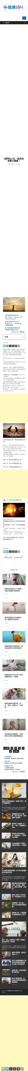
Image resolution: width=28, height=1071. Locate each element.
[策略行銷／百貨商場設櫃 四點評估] (6, 970)
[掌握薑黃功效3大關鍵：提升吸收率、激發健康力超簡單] (6, 813)
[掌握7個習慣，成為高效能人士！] (6, 952)
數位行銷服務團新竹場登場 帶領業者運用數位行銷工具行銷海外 (19, 962)
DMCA (20, 990)
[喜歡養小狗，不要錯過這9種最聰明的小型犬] (6, 912)
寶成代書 (7, 761)
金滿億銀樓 (8, 756)
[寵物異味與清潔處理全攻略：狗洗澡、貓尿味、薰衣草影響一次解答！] (6, 883)
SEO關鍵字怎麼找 (9, 767)
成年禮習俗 (7, 758)
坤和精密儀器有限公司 (12, 315)
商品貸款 (7, 763)
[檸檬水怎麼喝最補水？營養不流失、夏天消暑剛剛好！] (14, 783)
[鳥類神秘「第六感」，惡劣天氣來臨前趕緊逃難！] (6, 902)
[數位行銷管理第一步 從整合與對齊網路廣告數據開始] (6, 978)
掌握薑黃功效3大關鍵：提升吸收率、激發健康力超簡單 (19, 815)
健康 (2, 799)
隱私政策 (17, 990)
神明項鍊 (13, 758)
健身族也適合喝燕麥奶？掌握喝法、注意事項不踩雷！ (19, 835)
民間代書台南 (13, 763)
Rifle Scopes (8, 317)
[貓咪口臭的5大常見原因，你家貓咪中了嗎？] (6, 894)
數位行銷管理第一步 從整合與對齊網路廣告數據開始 (19, 980)
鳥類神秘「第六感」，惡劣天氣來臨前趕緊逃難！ (19, 904)
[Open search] (24, 22)
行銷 (2, 938)
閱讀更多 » (7, 594)
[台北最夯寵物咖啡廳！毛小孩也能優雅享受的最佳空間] (14, 853)
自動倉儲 (8, 323)
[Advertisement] (14, 408)
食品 (7, 799)
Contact (3, 992)
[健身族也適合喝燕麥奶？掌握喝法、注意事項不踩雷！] (6, 833)
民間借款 (20, 763)
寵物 (2, 868)
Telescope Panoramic (10, 318)
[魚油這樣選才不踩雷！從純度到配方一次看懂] (6, 843)
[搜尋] (24, 18)
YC (10, 805)
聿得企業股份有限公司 (12, 321)
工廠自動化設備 (9, 325)
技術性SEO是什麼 (9, 769)
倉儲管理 (18, 323)
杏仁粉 (16, 329)
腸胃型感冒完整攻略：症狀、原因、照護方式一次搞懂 (14, 705)
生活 (5, 799)
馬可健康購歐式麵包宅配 (12, 328)
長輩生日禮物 (20, 758)
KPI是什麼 (17, 769)
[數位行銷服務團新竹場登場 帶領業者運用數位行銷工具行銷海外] (6, 960)
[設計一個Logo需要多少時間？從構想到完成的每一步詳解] (14, 922)
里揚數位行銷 (9, 766)
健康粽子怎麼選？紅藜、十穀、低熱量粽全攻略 (19, 825)
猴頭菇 (12, 329)
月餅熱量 (7, 329)
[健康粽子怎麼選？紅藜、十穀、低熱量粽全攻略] (6, 823)
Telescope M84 (18, 317)
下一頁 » (16, 751)
